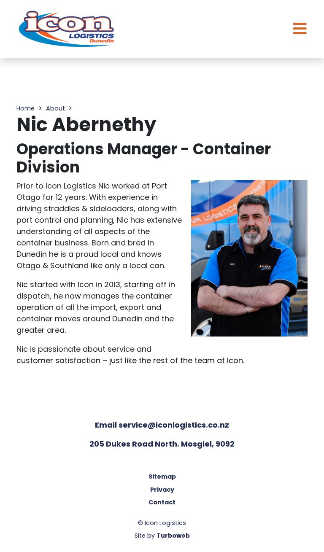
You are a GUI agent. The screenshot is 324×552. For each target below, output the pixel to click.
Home (25, 108)
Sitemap (162, 476)
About (55, 108)
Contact (162, 502)
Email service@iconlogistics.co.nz (162, 425)
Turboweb (173, 535)
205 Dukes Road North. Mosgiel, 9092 (162, 444)
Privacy (162, 489)
